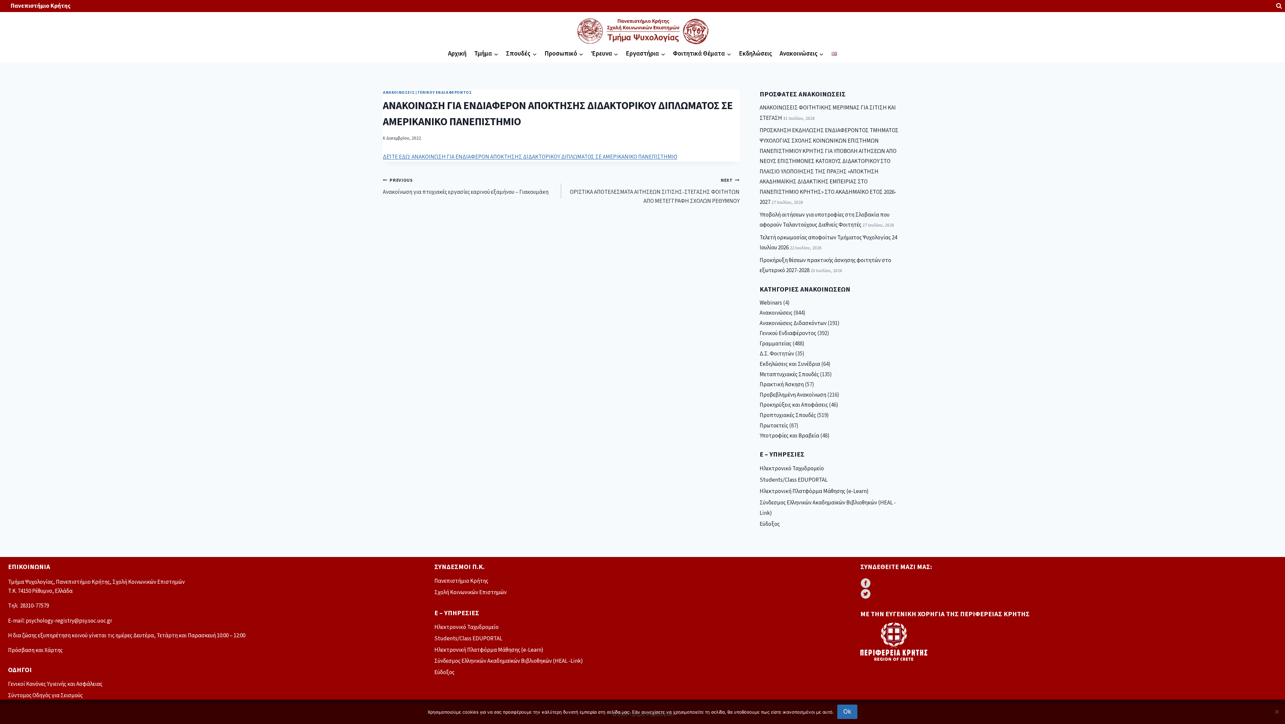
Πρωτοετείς (774, 426)
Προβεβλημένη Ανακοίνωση (793, 395)
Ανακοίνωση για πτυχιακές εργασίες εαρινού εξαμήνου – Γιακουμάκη (465, 186)
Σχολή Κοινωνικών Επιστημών (470, 592)
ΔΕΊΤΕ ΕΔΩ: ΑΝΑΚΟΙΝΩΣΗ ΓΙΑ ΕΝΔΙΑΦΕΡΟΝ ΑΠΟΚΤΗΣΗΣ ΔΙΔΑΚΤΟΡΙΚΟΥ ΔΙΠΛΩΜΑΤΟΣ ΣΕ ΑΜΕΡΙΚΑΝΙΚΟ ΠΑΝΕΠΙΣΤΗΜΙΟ (530, 157)
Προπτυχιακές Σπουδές (788, 415)
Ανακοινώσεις (399, 92)
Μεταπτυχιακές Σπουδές (789, 375)
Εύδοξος (770, 524)
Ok (847, 711)
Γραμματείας (775, 344)
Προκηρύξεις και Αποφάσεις (794, 405)
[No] (1276, 711)
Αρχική (457, 53)
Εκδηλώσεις (755, 53)
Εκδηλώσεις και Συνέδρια (790, 364)
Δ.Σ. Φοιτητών (777, 354)
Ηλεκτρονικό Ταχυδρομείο (792, 469)
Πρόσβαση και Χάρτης (35, 650)
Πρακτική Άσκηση (782, 385)
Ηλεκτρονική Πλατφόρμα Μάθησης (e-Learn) (814, 491)
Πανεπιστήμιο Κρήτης (41, 6)
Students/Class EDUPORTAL (794, 480)
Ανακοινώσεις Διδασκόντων (793, 323)
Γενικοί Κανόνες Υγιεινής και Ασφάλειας (55, 684)
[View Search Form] (1279, 6)
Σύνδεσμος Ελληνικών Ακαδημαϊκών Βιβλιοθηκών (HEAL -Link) (828, 508)
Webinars (771, 303)
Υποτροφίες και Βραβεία (789, 436)
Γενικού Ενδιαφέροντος (445, 92)
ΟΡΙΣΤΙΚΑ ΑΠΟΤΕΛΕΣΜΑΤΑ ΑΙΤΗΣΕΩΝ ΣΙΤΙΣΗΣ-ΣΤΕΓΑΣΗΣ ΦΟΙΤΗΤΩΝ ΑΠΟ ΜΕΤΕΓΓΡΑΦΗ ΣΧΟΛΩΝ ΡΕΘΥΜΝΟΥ (655, 191)
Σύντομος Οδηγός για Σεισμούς (45, 696)
